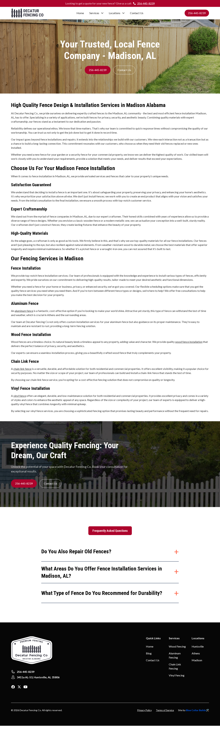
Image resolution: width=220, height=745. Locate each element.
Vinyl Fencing (176, 675)
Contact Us (136, 13)
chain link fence (22, 368)
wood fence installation (188, 341)
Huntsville (198, 646)
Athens (196, 653)
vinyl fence (19, 395)
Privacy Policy (144, 710)
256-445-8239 (146, 3)
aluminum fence (24, 310)
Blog (149, 653)
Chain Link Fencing (175, 666)
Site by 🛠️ (193, 710)
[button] (96, 13)
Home (80, 13)
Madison (197, 660)
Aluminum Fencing (175, 655)
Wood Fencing (177, 646)
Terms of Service (165, 710)
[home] (32, 13)
